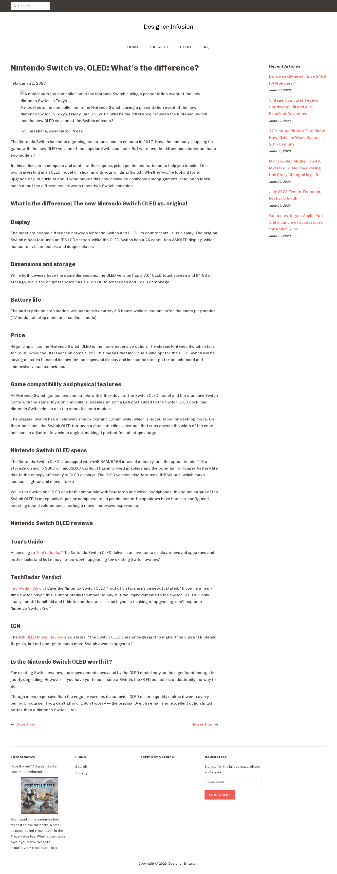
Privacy (81, 773)
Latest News (23, 757)
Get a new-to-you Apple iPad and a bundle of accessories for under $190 (296, 222)
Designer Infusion (183, 863)
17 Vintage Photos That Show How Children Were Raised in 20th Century (297, 137)
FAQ (206, 47)
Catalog (160, 47)
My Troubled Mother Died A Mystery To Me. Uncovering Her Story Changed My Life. (295, 168)
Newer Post (202, 724)
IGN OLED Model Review (40, 637)
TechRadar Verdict (28, 588)
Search (81, 766)
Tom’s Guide (47, 552)
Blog (185, 47)
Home (133, 47)
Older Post (26, 724)
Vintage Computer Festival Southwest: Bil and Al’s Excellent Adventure (294, 107)
